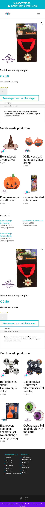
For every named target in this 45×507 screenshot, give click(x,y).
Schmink (25, 465)
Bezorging (9, 465)
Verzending (9, 463)
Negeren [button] (22, 506)
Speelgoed (25, 467)
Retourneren (10, 471)
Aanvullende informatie (11, 106)
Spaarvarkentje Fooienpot (33, 220)
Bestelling (9, 460)
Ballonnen (25, 473)
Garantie (9, 468)
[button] (41, 23)
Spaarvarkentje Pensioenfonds (6, 234)
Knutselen (25, 462)
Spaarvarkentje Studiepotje (6, 221)
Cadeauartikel (26, 457)
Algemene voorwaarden (13, 473)
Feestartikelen (26, 460)
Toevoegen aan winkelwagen (19, 98)
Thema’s (24, 470)
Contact (8, 457)
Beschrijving (7, 103)
